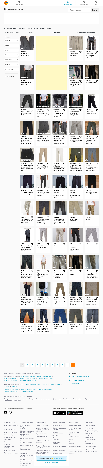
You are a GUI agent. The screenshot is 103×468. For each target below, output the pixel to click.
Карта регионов (90, 425)
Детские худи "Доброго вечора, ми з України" (27, 455)
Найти (94, 10)
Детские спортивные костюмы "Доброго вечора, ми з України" (43, 453)
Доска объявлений (10, 28)
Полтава (6, 386)
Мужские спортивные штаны (59, 447)
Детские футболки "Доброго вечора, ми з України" (43, 446)
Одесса (52, 384)
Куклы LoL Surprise (26, 445)
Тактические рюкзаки (11, 453)
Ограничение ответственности (90, 438)
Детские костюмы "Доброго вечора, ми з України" (43, 429)
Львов (58, 384)
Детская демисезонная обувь (27, 460)
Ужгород (44, 384)
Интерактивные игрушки (74, 442)
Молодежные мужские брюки (85, 32)
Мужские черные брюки (28, 376)
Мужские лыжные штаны (11, 391)
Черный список (9, 76)
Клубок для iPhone (91, 449)
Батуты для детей (74, 436)
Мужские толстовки (59, 450)
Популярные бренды (91, 431)
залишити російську (51, 462)
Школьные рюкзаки (75, 449)
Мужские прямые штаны (44, 376)
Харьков (14, 386)
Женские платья (9, 429)
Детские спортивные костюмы (75, 452)
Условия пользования (89, 442)
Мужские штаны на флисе (45, 378)
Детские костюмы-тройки (42, 437)
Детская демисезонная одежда (25, 449)
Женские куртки (9, 422)
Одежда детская (41, 434)
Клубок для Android (91, 451)
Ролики (71, 439)
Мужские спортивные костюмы (59, 428)
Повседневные (57, 32)
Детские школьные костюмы (42, 441)
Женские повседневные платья (9, 446)
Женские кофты (9, 450)
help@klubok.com (90, 446)
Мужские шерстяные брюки (27, 378)
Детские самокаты (26, 442)
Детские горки (41, 422)
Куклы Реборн (73, 422)
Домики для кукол (42, 425)
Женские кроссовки (26, 422)
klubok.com (6, 3)
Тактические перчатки (57, 442)
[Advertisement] (51, 18)
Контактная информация (89, 434)
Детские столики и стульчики (26, 464)
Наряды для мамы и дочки (27, 439)
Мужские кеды (57, 425)
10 (67, 365)
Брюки (42, 28)
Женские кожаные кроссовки (10, 438)
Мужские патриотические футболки (58, 433)
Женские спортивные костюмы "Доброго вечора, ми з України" (27, 433)
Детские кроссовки (75, 446)
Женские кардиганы (10, 432)
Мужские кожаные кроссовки (58, 438)
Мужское (21, 28)
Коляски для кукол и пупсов (75, 428)
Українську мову (59, 458)
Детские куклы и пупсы (74, 433)
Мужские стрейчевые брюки (28, 380)
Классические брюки (12, 32)
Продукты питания (75, 425)
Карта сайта (89, 422)
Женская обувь (9, 435)
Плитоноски (8, 442)
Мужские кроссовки (59, 422)
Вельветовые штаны (27, 391)
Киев (21, 384)
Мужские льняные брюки (11, 389)
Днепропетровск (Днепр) (33, 384)
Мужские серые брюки (10, 378)
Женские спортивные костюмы (11, 426)
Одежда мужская (32, 28)
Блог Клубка (89, 428)
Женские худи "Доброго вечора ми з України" (26, 427)
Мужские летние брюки (10, 380)
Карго (31, 32)
